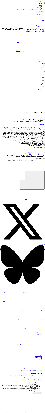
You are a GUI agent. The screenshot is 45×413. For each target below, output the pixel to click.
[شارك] (33, 99)
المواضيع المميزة (39, 9)
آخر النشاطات (16, 9)
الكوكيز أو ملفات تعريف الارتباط (27, 375)
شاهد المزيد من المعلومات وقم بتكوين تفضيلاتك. (33, 377)
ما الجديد (40, 8)
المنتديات (40, 6)
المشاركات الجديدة (38, 7)
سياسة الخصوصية (38, 357)
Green (23, 352)
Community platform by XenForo (33, 370)
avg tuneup (38, 61)
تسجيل (43, 20)
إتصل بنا (40, 355)
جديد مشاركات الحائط (23, 9)
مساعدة (40, 358)
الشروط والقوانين (38, 356)
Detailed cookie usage (33, 390)
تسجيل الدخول (42, 18)
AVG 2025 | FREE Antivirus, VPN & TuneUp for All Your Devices (24, 121)
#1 (41, 109)
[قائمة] (44, 2)
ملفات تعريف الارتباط (20, 343)
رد (44, 161)
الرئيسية (40, 5)
